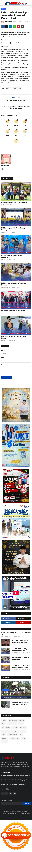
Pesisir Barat (23, 727)
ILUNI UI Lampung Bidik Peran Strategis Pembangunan (13, 229)
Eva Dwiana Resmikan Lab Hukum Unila (13, 310)
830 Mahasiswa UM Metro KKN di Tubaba (14, 202)
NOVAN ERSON (15, 644)
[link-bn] (16, 405)
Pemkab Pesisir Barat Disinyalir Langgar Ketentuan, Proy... (20, 649)
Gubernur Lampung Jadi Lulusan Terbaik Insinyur (13, 337)
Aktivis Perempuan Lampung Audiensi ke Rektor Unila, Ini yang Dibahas (16, 107)
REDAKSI (3, 232)
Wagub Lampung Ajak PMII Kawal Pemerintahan (11, 256)
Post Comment (7, 377)
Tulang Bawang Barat (13, 731)
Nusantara (21, 720)
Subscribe (26, 803)
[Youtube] (14, 793)
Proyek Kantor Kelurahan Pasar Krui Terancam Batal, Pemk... (20, 641)
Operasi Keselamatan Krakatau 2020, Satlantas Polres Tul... (16, 633)
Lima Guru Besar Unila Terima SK (16, 100)
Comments (5, 346)
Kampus (3, 8)
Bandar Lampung (17, 88)
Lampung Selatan (12, 723)
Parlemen (4, 741)
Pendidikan (14, 727)
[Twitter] (6, 793)
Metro (17, 738)
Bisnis (3, 734)
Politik (21, 734)
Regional (4, 720)
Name (3, 350)
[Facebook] (3, 793)
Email (2, 357)
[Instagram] (10, 793)
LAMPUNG (4, 738)
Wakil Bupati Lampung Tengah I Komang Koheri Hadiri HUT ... (20, 703)
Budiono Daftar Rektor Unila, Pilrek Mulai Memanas (13, 284)
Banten (4, 723)
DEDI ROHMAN (8, 21)
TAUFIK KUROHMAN (6, 697)
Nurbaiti (3, 313)
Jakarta (4, 731)
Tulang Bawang (6, 727)
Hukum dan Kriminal (12, 734)
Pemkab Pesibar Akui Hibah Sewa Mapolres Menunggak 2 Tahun (21, 666)
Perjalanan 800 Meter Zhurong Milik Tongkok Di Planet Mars (15, 775)
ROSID (2, 204)
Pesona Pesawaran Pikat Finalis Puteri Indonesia (13, 784)
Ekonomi (12, 738)
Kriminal (23, 731)
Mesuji (23, 738)
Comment (4, 365)
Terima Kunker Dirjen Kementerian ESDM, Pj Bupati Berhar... (16, 780)
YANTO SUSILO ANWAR (6, 636)
